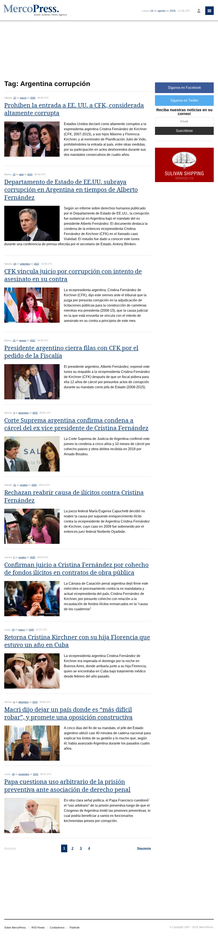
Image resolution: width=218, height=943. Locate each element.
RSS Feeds (38, 927)
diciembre (24, 413)
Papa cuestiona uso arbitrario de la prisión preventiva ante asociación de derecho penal (67, 785)
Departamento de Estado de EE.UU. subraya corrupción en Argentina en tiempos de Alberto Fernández (71, 189)
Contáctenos (57, 927)
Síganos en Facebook (184, 87)
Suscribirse (184, 131)
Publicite (75, 927)
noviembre (23, 774)
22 (14, 97)
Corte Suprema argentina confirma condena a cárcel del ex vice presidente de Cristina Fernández (76, 424)
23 (14, 174)
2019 (34, 702)
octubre (24, 485)
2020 (34, 413)
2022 (36, 264)
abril (21, 174)
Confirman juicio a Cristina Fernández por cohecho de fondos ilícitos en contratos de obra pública (76, 568)
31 (14, 485)
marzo (23, 97)
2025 (32, 97)
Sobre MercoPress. (15, 927)
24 (151, 10)
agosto (161, 10)
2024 (29, 174)
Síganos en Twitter (184, 100)
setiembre (25, 264)
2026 (173, 10)
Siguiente (144, 848)
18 (13, 774)
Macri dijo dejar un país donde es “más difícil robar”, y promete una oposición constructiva (68, 713)
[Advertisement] (77, 53)
